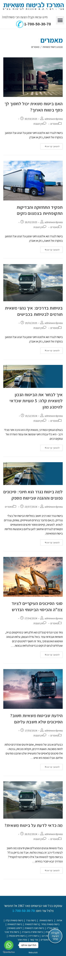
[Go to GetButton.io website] (9, 952)
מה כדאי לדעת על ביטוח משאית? (34, 825)
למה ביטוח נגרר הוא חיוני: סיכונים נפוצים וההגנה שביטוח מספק (33, 495)
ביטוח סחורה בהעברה (32, 932)
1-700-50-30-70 (37, 23)
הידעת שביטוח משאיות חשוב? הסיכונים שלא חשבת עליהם (36, 718)
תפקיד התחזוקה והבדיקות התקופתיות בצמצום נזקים (40, 210)
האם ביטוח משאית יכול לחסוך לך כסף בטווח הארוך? (34, 107)
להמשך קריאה (50, 145)
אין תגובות (38, 123)
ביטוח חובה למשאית (34, 928)
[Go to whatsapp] (8, 945)
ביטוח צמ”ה (52, 928)
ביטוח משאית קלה (14, 920)
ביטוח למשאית (32, 924)
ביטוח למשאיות (14, 924)
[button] (60, 20)
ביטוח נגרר (31, 920)
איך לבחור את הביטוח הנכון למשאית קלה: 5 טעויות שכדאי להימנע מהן (36, 401)
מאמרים (35, 47)
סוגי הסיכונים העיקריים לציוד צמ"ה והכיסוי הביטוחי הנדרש (37, 606)
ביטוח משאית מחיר (50, 924)
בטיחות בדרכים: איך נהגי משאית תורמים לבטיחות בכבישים (34, 311)
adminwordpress (54, 118)
